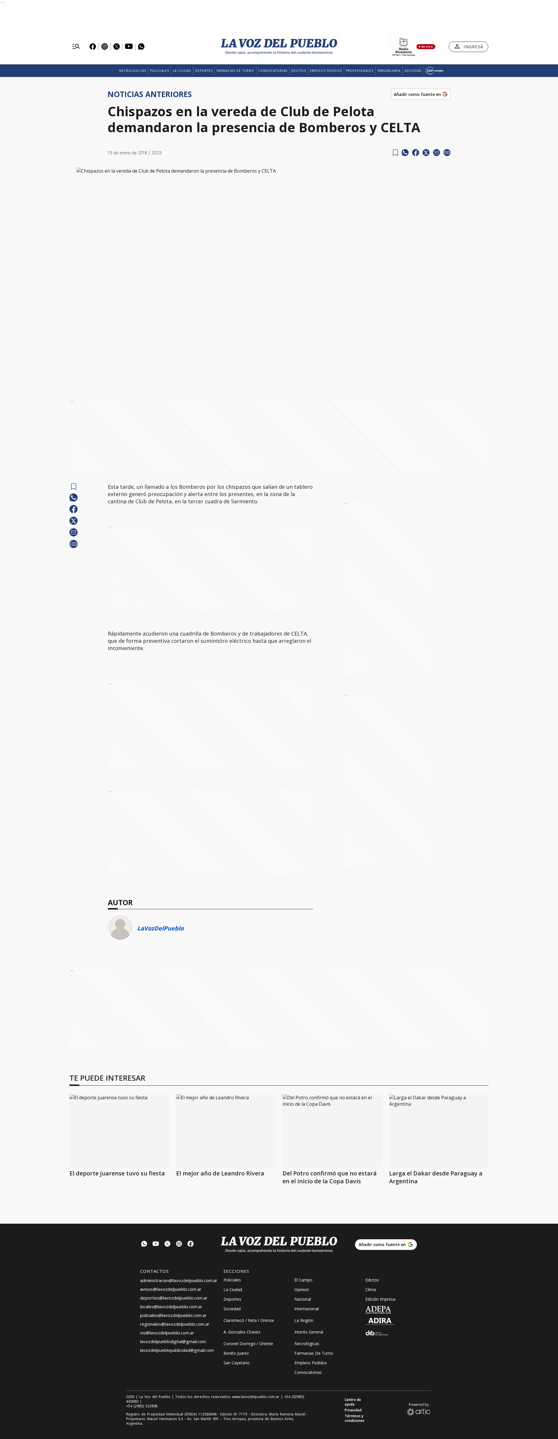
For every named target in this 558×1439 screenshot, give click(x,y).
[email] (436, 152)
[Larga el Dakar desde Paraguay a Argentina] (439, 1130)
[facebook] (415, 152)
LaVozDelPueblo (160, 928)
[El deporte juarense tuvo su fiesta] (119, 1130)
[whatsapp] (405, 152)
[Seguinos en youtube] (156, 1244)
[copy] (446, 152)
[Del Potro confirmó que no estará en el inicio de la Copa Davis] (332, 1130)
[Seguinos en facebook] (190, 1244)
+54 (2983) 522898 (142, 1406)
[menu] (76, 46)
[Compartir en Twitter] (426, 152)
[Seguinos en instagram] (179, 1244)
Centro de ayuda (353, 1402)
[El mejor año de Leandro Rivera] (226, 1130)
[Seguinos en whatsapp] (144, 1244)
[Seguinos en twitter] (167, 1244)
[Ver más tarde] (395, 152)
